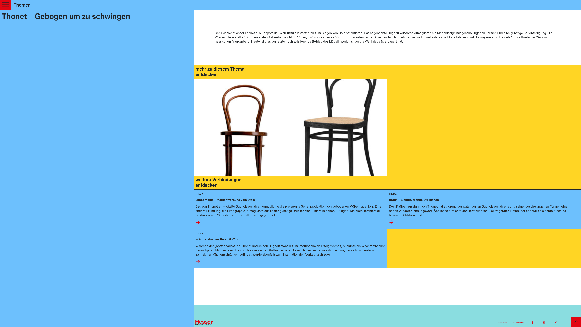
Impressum (502, 322)
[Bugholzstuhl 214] (338, 127)
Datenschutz (518, 322)
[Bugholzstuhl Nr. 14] (242, 127)
